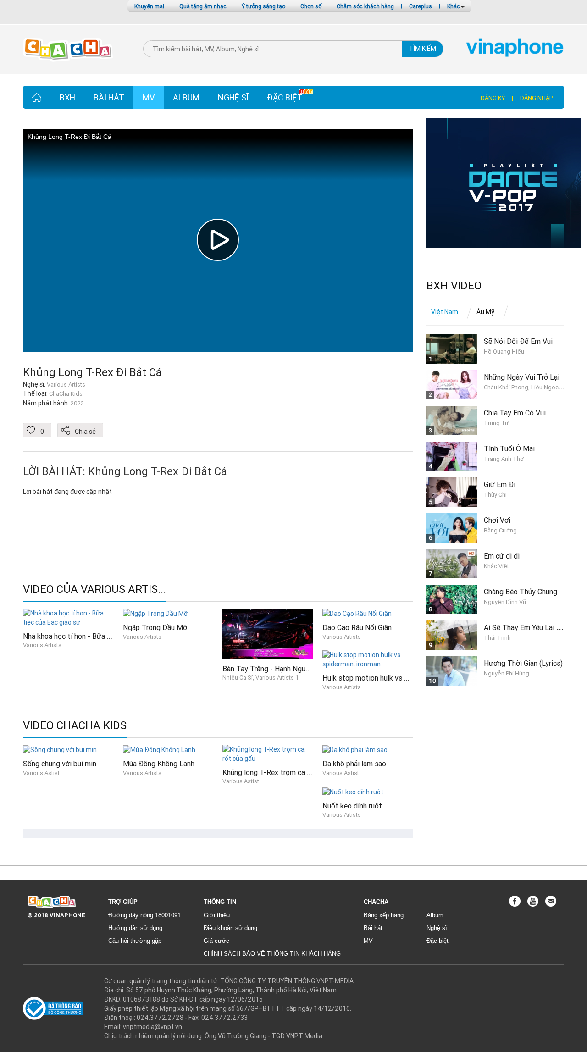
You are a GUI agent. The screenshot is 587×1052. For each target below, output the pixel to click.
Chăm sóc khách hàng (365, 6)
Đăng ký (493, 98)
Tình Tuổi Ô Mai (509, 448)
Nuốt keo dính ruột (352, 805)
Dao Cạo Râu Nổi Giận (357, 627)
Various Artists (42, 645)
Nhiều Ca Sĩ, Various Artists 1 (260, 677)
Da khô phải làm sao (354, 763)
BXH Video (454, 286)
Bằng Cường (500, 530)
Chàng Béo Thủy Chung (520, 591)
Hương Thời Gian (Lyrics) (523, 663)
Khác (454, 6)
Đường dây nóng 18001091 (144, 915)
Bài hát (109, 97)
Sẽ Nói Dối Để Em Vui (518, 341)
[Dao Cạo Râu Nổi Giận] (357, 613)
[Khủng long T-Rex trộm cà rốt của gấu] (267, 753)
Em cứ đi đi (502, 555)
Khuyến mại (149, 6)
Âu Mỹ (485, 312)
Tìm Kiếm (422, 48)
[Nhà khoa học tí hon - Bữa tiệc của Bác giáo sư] (68, 617)
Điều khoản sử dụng (230, 928)
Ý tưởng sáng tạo (263, 6)
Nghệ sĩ (233, 97)
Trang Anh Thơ (504, 459)
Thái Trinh (497, 638)
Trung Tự (496, 423)
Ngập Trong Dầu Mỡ (155, 627)
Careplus (420, 6)
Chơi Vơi (497, 520)
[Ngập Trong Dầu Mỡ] (155, 613)
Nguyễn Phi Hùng (506, 673)
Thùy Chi (495, 494)
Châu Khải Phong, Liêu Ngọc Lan (527, 387)
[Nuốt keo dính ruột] (352, 791)
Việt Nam (444, 312)
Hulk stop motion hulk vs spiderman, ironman (393, 677)
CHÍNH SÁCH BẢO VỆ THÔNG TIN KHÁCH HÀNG (272, 953)
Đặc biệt (285, 97)
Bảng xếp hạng (384, 915)
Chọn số (310, 6)
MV (149, 97)
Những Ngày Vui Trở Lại (521, 377)
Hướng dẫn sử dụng (135, 928)
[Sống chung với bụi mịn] (60, 749)
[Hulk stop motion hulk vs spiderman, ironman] (367, 659)
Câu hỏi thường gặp (134, 940)
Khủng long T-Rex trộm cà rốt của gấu (282, 772)
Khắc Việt (496, 566)
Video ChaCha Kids (75, 726)
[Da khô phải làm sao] (355, 749)
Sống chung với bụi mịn (59, 763)
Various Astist (41, 773)
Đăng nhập (536, 98)
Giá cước (216, 940)
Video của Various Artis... (94, 589)
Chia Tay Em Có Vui (515, 412)
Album (186, 97)
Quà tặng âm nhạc (203, 6)
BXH (67, 97)
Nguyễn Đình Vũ (505, 602)
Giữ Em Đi (499, 484)
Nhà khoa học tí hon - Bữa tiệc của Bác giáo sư (97, 636)
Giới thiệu (217, 915)
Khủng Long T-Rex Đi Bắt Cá (92, 372)
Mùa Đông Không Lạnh (158, 763)
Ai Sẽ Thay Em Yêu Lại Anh (526, 627)
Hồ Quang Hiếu (504, 351)
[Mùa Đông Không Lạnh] (159, 749)
